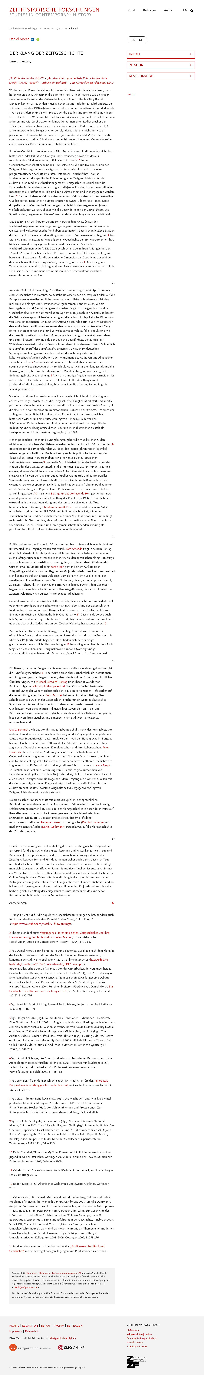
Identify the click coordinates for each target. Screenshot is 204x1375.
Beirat (45, 1325)
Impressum (15, 1331)
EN (185, 10)
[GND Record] (32, 39)
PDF (140, 39)
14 (41, 673)
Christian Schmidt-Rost (57, 507)
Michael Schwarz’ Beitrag (51, 681)
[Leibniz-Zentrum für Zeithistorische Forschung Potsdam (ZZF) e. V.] (136, 1367)
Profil (131, 10)
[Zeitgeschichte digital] (32, 1350)
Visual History (135, 1342)
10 (35, 493)
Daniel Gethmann (53, 826)
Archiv (168, 10)
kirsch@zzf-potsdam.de (25, 1287)
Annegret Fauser (50, 822)
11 (78, 614)
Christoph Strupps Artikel (49, 686)
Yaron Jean (57, 566)
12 (104, 623)
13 (67, 644)
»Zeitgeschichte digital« (62, 1338)
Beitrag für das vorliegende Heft (70, 493)
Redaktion (30, 1325)
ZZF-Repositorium (137, 1346)
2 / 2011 (59, 28)
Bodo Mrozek (53, 695)
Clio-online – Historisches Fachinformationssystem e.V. (53, 1273)
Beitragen (149, 10)
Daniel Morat (19, 39)
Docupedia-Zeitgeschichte (141, 1338)
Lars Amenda (74, 549)
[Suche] (191, 10)
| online (139, 1334)
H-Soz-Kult (133, 1330)
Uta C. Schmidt (18, 729)
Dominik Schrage (92, 822)
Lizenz (131, 94)
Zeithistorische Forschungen (23, 28)
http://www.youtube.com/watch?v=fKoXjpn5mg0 (41, 923)
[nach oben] (196, 1367)
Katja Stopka (103, 765)
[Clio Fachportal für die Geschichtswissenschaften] (71, 1350)
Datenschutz (32, 1331)
